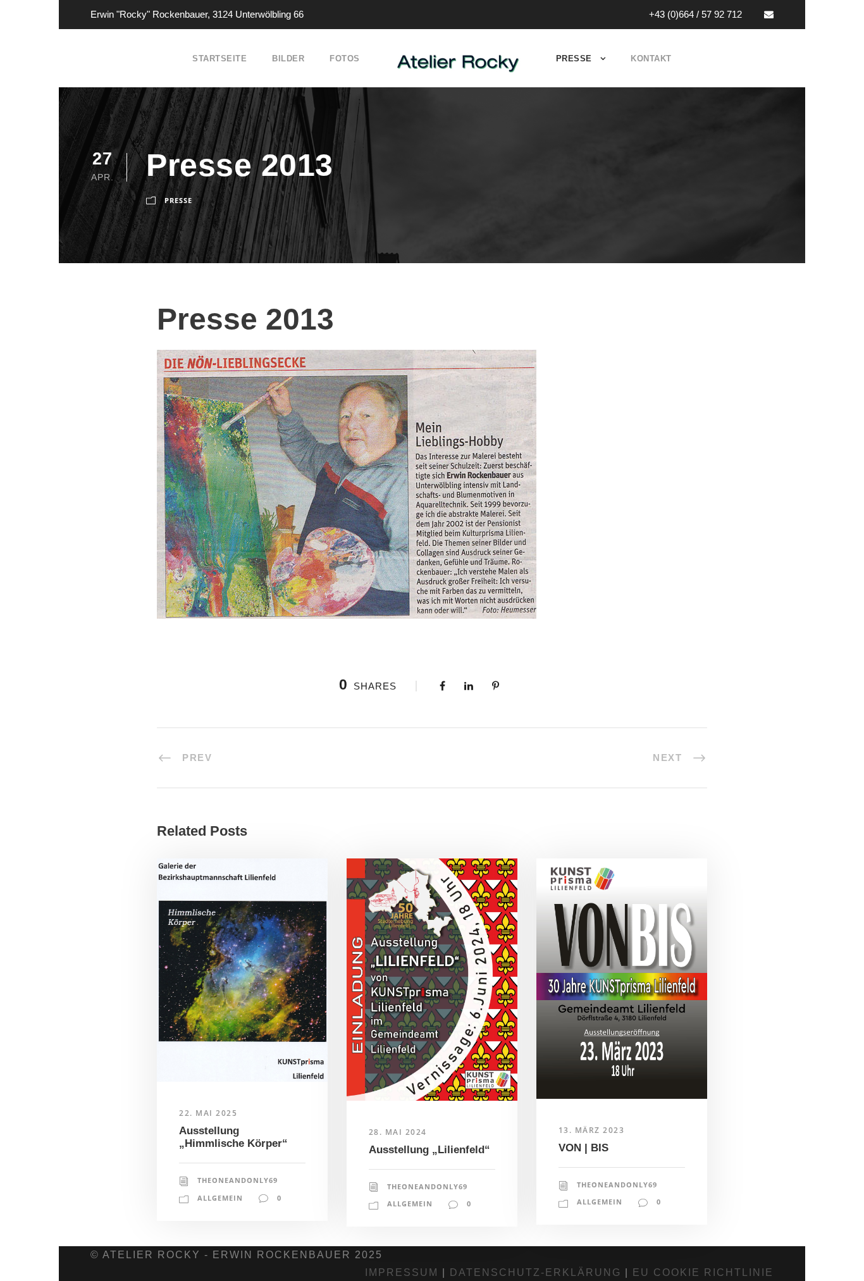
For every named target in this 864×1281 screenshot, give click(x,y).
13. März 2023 (592, 1130)
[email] (769, 14)
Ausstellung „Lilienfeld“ (429, 1150)
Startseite (219, 58)
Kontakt (651, 58)
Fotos (345, 58)
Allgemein (220, 1198)
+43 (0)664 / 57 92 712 (695, 14)
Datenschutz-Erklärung (535, 1272)
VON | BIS (583, 1148)
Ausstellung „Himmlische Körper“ (233, 1137)
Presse (574, 58)
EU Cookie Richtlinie (703, 1272)
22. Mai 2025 (208, 1113)
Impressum (401, 1272)
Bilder (288, 58)
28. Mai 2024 (398, 1132)
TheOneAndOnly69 (237, 1180)
